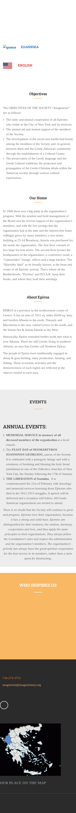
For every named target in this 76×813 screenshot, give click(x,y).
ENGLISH (25, 65)
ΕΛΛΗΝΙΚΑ (30, 47)
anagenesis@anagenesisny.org (20, 684)
